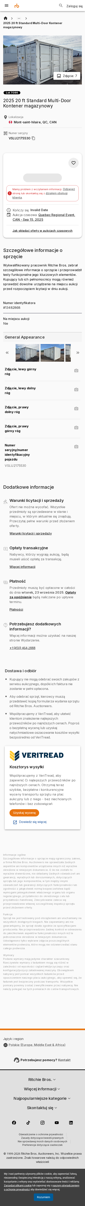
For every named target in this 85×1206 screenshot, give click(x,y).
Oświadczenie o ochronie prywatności (41, 1134)
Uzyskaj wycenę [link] (24, 812)
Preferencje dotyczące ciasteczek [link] (42, 1145)
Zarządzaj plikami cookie (18, 1185)
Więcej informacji (22, 567)
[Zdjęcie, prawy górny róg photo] (76, 428)
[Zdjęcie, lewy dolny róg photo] (76, 390)
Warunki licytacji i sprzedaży (30, 533)
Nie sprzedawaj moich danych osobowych (42, 1141)
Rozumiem (43, 1197)
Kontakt (64, 1060)
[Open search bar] (61, 5)
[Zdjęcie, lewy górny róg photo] (76, 371)
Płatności (16, 609)
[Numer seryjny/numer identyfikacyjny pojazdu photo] (76, 447)
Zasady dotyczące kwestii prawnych (42, 1138)
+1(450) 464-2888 (22, 648)
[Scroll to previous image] (7, 352)
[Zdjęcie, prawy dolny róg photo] (76, 409)
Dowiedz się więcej (32, 822)
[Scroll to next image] (78, 352)
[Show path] (19, 18)
